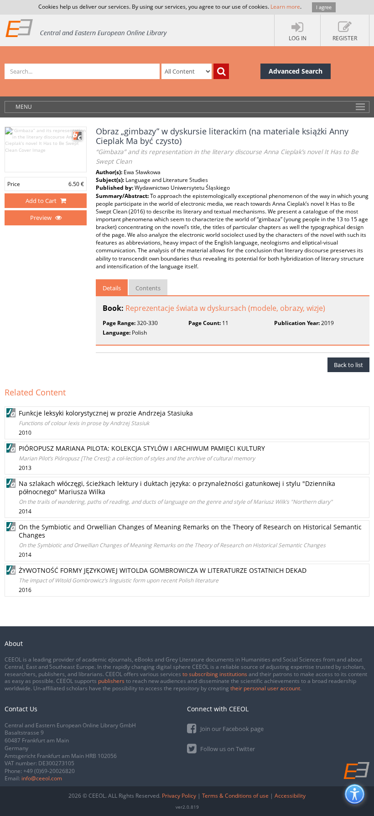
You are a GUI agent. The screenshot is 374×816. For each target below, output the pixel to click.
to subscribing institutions (214, 674)
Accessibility (290, 796)
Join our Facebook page (231, 729)
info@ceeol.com (41, 778)
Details (112, 288)
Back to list (348, 365)
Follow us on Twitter (227, 749)
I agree (324, 7)
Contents (148, 288)
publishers (111, 681)
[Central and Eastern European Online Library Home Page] (87, 28)
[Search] (221, 71)
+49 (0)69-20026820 (49, 771)
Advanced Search (295, 71)
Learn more (285, 7)
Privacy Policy (179, 796)
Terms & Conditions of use (235, 796)
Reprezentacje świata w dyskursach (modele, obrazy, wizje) (225, 308)
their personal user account (265, 688)
